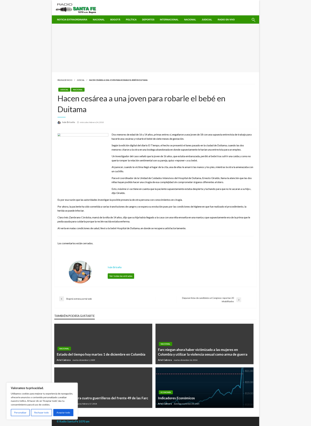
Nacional (99, 19)
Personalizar (20, 412)
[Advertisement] (155, 48)
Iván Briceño (68, 122)
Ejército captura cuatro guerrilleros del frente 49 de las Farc (102, 398)
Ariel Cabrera (64, 360)
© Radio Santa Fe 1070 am (73, 421)
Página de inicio (65, 80)
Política (131, 19)
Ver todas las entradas (120, 276)
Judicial (207, 19)
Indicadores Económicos (176, 398)
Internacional (169, 19)
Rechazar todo (41, 412)
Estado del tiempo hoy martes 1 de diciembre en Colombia (101, 354)
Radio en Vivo (226, 19)
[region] (42, 401)
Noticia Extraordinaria (72, 19)
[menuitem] (72, 20)
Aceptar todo (63, 412)
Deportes (148, 19)
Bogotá (115, 19)
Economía (166, 392)
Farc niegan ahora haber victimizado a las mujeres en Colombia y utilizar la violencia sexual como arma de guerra (202, 352)
